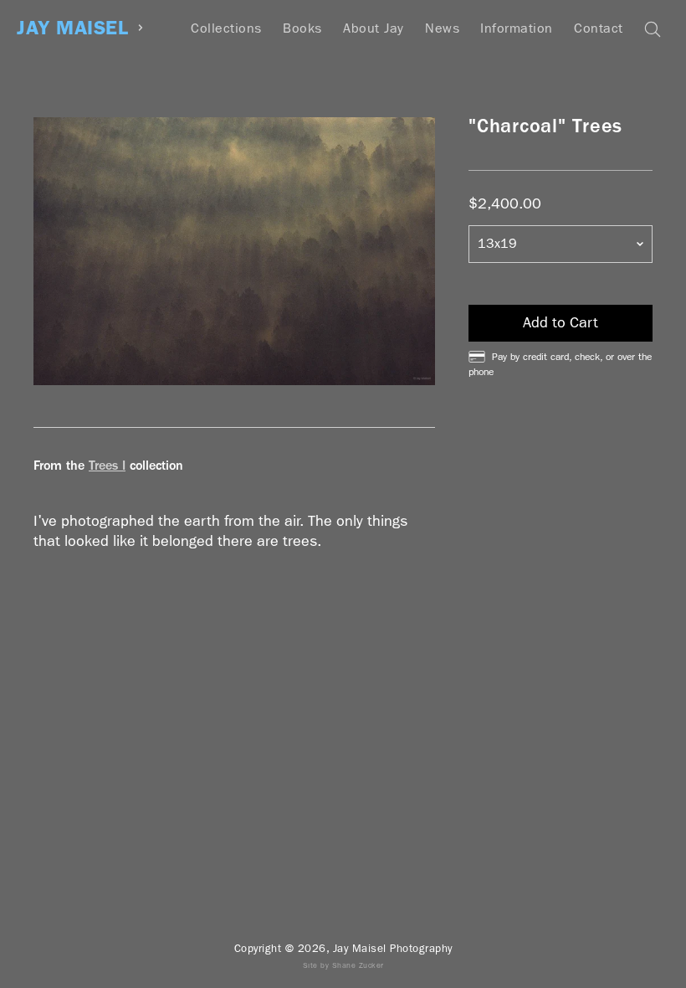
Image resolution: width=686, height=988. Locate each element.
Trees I (107, 465)
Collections (226, 28)
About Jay (373, 28)
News (442, 28)
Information (516, 28)
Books (302, 28)
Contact (598, 28)
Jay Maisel (72, 28)
